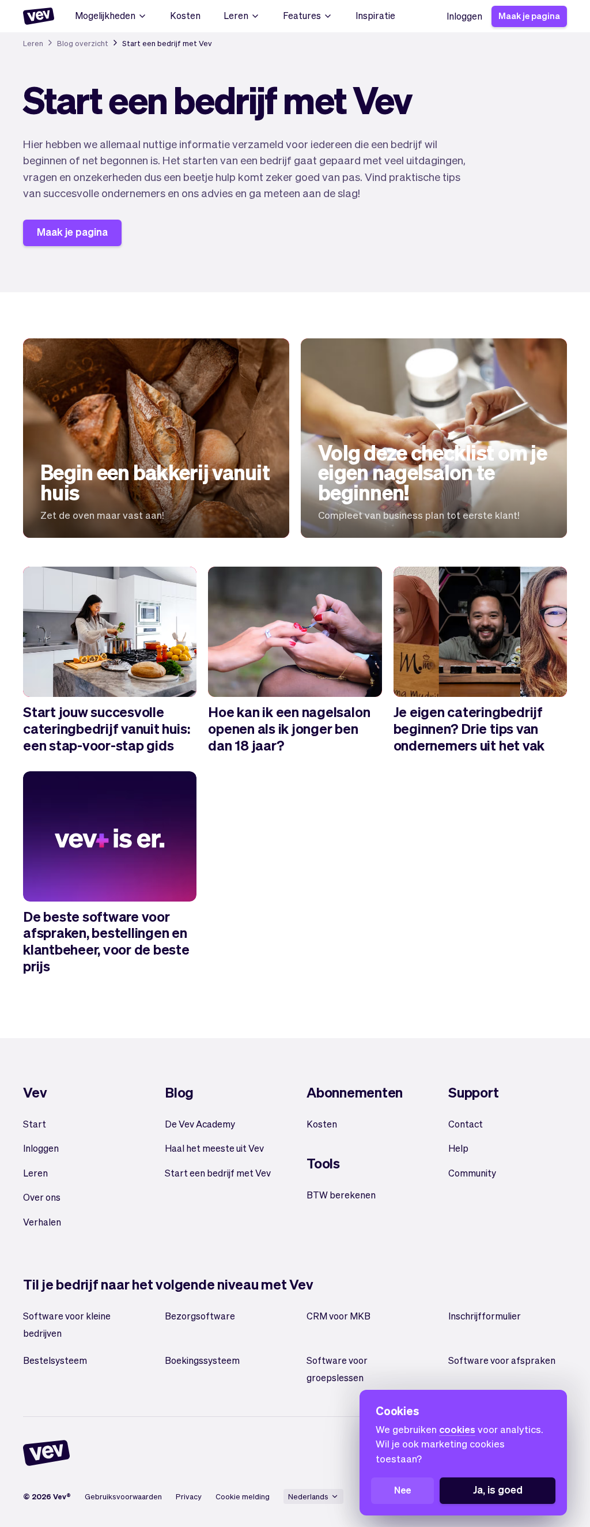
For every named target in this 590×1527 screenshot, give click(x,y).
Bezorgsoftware (200, 1316)
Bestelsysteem (55, 1360)
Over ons (41, 1197)
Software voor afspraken (501, 1360)
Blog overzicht (82, 43)
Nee (402, 1490)
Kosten (185, 15)
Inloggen (464, 16)
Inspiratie (375, 15)
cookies (457, 1429)
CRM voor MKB (338, 1316)
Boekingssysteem (202, 1360)
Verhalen (42, 1222)
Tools (323, 1163)
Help (458, 1148)
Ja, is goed (498, 1489)
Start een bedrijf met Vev (218, 1173)
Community (472, 1173)
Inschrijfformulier (484, 1316)
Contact (465, 1124)
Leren (236, 15)
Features (302, 15)
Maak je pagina (529, 15)
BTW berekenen (341, 1195)
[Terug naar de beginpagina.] (38, 16)
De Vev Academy (200, 1124)
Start (34, 1124)
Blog (179, 1092)
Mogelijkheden (105, 15)
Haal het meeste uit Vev (214, 1148)
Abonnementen (355, 1092)
